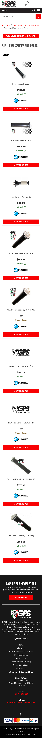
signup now (21, 597)
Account (37, 5)
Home (7, 25)
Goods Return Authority (21, 662)
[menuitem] (29, 3)
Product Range (21, 655)
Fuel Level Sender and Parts (21, 36)
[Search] (33, 10)
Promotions (21, 658)
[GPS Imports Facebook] (20, 714)
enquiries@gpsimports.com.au (21, 702)
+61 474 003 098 (21, 694)
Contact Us (21, 668)
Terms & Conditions (21, 665)
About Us (21, 648)
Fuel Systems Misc (32, 25)
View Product (21, 109)
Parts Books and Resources (21, 652)
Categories (17, 25)
